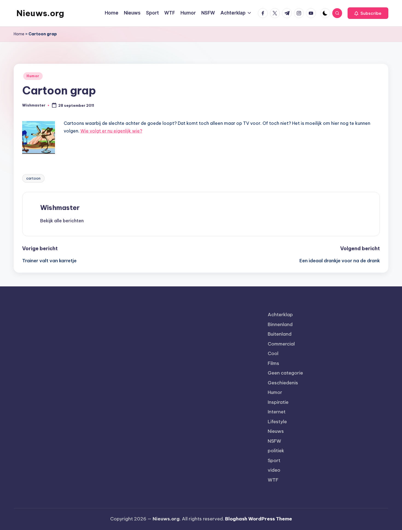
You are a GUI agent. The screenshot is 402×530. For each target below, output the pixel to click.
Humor (33, 76)
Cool (273, 353)
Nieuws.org (40, 13)
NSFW (274, 441)
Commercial (281, 344)
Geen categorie (285, 373)
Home (19, 33)
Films (273, 363)
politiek (276, 451)
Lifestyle (277, 422)
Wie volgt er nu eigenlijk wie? (111, 131)
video (274, 470)
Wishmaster (60, 207)
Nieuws (276, 431)
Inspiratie (278, 402)
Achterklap (280, 315)
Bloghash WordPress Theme (258, 519)
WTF (273, 480)
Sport (274, 460)
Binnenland (280, 324)
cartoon (33, 178)
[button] (368, 13)
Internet (277, 412)
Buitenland (280, 334)
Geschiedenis (283, 383)
